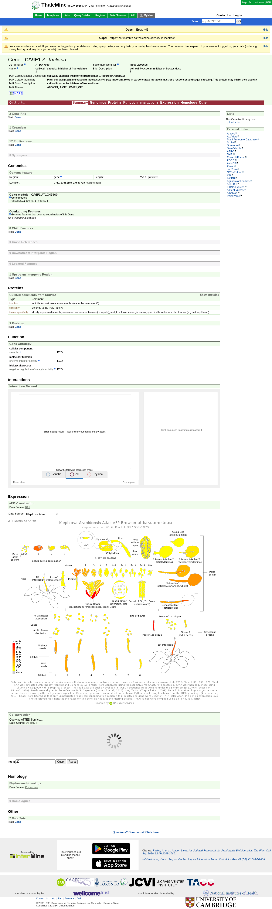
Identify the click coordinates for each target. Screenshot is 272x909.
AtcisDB (231, 163)
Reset (72, 761)
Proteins (115, 102)
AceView (232, 136)
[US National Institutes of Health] (230, 893)
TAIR (229, 154)
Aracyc (231, 133)
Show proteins (209, 294)
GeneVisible (234, 148)
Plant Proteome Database (242, 139)
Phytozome (233, 196)
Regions (100, 15)
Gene (18, 117)
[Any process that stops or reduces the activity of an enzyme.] (54, 369)
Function (130, 102)
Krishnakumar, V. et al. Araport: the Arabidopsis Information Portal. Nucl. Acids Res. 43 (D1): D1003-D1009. (203, 859)
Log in (238, 15)
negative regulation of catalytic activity (31, 369)
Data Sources (118, 15)
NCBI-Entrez (234, 172)
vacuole (13, 352)
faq (250, 2)
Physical (98, 474)
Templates (53, 15)
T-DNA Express (235, 187)
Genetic (56, 474)
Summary (80, 102)
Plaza (230, 166)
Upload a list (233, 122)
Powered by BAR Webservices (114, 703)
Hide (265, 29)
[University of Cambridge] (211, 902)
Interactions (149, 102)
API (133, 15)
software (259, 2)
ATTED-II (232, 184)
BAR (268, 2)
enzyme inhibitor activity (23, 360)
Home (38, 15)
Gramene (232, 145)
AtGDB (231, 178)
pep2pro (232, 169)
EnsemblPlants (235, 157)
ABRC (230, 151)
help (244, 2)
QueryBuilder (82, 15)
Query (61, 761)
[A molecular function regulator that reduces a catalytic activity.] (39, 360)
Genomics (98, 102)
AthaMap (232, 193)
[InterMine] (27, 857)
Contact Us (224, 15)
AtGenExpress (235, 190)
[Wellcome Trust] (91, 893)
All (77, 474)
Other (203, 102)
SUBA (230, 142)
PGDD (230, 160)
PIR (229, 175)
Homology (188, 102)
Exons (29, 200)
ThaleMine (54, 5)
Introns (41, 200)
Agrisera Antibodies (238, 181)
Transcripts (15, 200)
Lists (67, 15)
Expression (169, 102)
